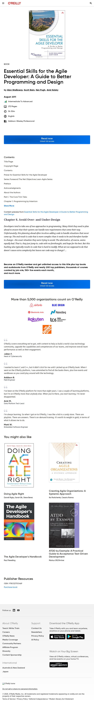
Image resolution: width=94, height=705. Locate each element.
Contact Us (36, 628)
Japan (5, 671)
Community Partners (11, 643)
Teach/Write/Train (10, 628)
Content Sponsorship (12, 655)
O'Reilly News (8, 636)
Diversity (6, 651)
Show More (9, 206)
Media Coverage (10, 639)
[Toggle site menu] (3, 3)
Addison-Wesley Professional (21, 121)
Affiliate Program (10, 647)
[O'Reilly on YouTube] (18, 610)
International (9, 662)
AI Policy (35, 639)
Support (35, 623)
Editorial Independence (38, 699)
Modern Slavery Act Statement (61, 699)
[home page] (14, 3)
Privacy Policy (37, 636)
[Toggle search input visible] (91, 3)
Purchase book (10, 587)
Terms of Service (8, 699)
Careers (6, 632)
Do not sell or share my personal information (19, 689)
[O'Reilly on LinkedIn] (14, 610)
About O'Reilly (10, 623)
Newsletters (36, 632)
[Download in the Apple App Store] (57, 638)
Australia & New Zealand (13, 667)
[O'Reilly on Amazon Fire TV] (58, 666)
